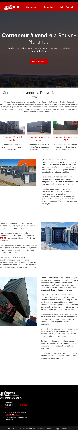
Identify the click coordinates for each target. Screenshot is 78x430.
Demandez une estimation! (60, 212)
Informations (48, 7)
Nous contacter (67, 366)
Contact (69, 7)
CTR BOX (3, 238)
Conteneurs (31, 7)
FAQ (61, 7)
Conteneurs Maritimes (45, 429)
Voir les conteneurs (39, 62)
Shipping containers (62, 429)
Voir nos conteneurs (47, 367)
